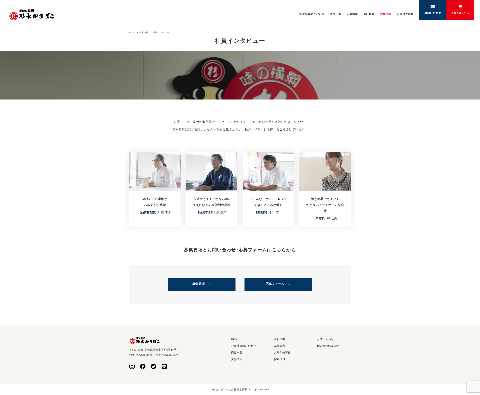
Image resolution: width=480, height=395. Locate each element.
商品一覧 (236, 352)
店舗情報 (236, 359)
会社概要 (279, 339)
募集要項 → (201, 283)
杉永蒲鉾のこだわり (243, 345)
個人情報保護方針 (328, 345)
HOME (235, 339)
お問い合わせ (325, 339)
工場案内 (279, 345)
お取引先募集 (282, 352)
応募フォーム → (278, 283)
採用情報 (279, 359)
